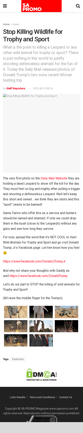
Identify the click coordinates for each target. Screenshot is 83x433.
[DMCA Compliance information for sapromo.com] (41, 419)
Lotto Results (17, 397)
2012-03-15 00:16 (43, 88)
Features (18, 359)
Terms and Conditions (42, 397)
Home (6, 24)
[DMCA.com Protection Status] (41, 374)
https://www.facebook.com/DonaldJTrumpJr (34, 261)
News (16, 24)
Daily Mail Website (54, 178)
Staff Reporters (15, 88)
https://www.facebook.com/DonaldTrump (38, 276)
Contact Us (65, 397)
